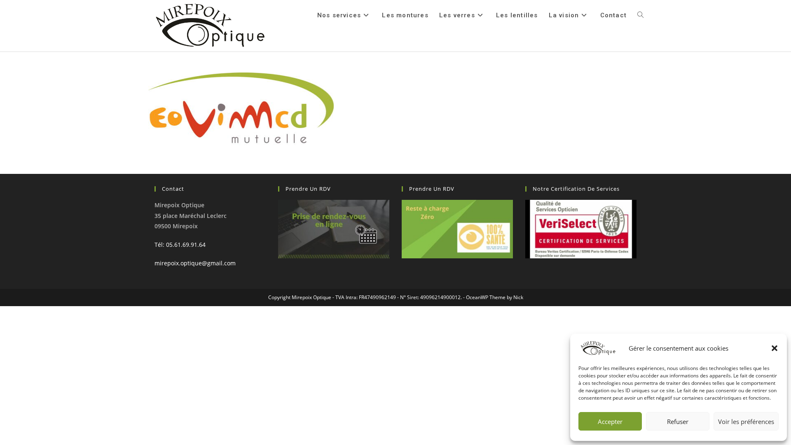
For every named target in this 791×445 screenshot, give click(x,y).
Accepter (610, 421)
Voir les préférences (746, 421)
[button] (774, 348)
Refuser (677, 421)
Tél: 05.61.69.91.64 (180, 244)
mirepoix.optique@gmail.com (195, 263)
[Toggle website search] (640, 15)
